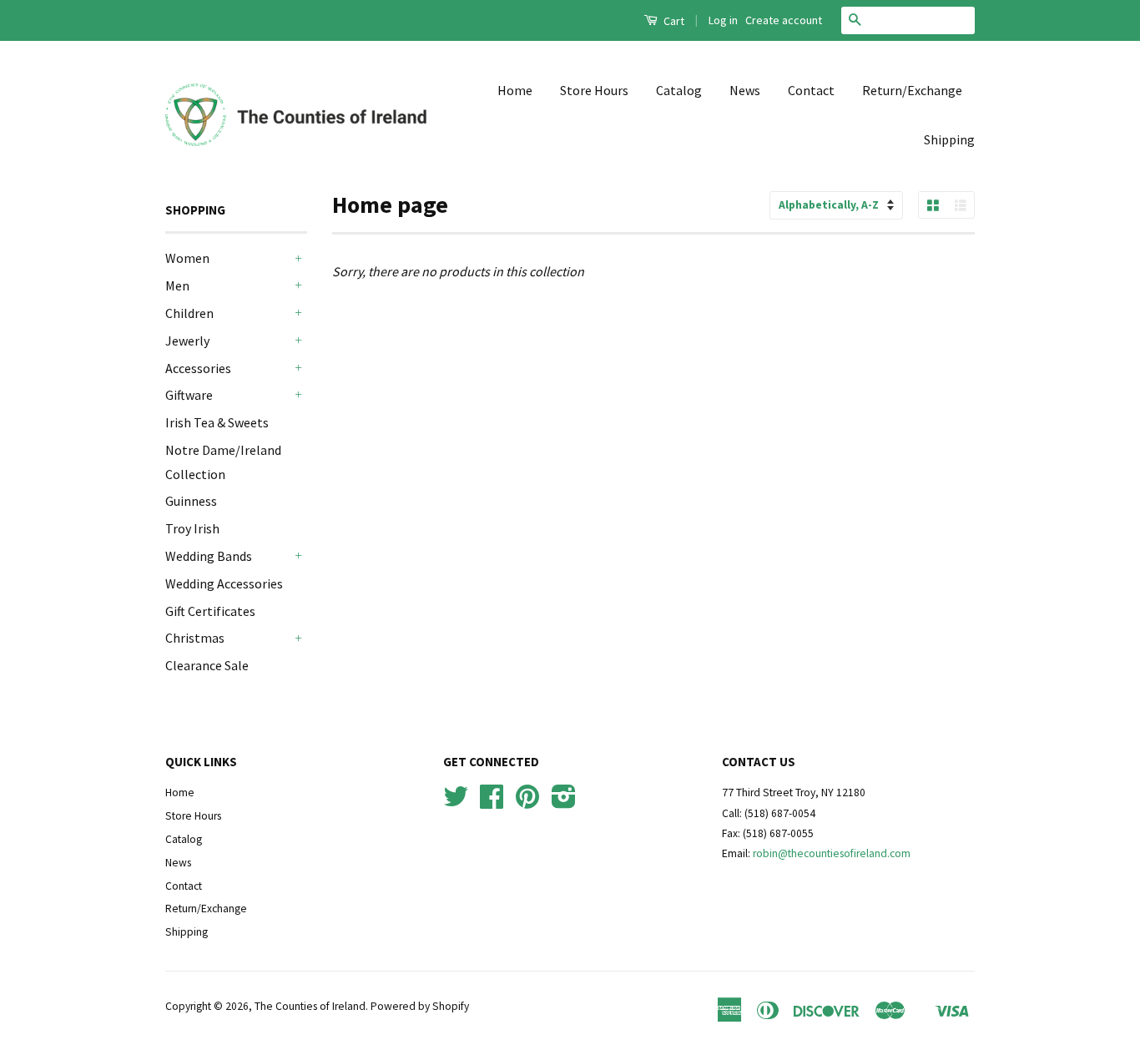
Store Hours (594, 90)
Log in (723, 20)
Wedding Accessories (224, 583)
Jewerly (187, 340)
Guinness (191, 500)
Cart (672, 20)
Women (187, 258)
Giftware (189, 394)
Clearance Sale (207, 665)
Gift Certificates (210, 611)
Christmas (194, 637)
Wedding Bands (208, 556)
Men (177, 285)
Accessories (198, 368)
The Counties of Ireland (310, 1006)
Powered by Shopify (420, 1006)
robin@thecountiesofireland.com (831, 853)
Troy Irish (192, 528)
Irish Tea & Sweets (217, 422)
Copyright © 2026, (210, 1006)
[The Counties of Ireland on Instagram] (564, 802)
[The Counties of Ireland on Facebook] (491, 802)
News (744, 90)
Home (514, 90)
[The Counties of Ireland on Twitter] (455, 802)
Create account (783, 20)
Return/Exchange (912, 90)
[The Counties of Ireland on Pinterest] (527, 802)
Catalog (679, 90)
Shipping (949, 139)
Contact (811, 90)
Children (189, 313)
